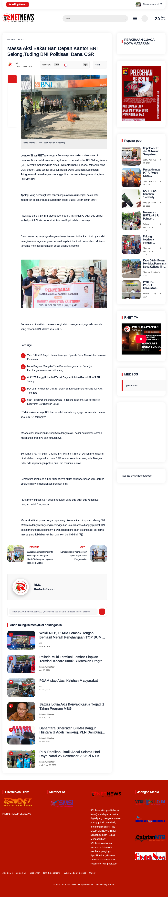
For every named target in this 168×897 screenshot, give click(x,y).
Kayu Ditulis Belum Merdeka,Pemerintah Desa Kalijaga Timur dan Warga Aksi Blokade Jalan (155, 263)
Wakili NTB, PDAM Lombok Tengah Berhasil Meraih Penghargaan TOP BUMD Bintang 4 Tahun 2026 (71, 635)
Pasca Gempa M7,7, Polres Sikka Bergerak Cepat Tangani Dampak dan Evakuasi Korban (151, 173)
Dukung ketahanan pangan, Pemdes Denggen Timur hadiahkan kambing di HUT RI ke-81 (152, 239)
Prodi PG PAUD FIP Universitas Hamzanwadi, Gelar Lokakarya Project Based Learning (151, 285)
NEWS (21, 39)
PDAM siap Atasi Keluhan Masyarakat (68, 680)
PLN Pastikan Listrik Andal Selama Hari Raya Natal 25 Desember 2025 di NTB (69, 754)
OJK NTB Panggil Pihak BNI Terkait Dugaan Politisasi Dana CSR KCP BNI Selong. (63, 379)
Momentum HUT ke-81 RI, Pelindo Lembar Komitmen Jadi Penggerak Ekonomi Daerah (151, 215)
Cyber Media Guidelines (75, 873)
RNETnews (71, 885)
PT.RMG (111, 885)
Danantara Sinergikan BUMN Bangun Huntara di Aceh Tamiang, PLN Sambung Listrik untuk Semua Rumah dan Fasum (70, 730)
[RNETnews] (18, 21)
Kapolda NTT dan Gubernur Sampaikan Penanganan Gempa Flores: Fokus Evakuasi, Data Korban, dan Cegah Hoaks (151, 151)
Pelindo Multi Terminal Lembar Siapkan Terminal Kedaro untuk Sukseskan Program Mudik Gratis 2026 (72, 659)
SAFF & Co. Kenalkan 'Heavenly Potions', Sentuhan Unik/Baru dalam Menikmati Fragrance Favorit (150, 194)
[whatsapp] (12, 114)
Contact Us (21, 873)
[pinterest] (12, 122)
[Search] (124, 18)
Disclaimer (35, 873)
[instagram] (153, 873)
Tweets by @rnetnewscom (137, 475)
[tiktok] (158, 873)
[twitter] (148, 873)
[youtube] (163, 873)
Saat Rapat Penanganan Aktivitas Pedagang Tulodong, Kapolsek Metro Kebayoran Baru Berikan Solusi (64, 401)
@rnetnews (132, 385)
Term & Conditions (51, 873)
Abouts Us (7, 873)
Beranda (11, 39)
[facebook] (12, 87)
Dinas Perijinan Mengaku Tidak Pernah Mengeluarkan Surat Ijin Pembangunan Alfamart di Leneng (59, 368)
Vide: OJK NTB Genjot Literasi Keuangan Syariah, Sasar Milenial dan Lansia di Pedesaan (66, 357)
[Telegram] (12, 105)
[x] (12, 96)
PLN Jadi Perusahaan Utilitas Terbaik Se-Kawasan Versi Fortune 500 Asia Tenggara (65, 390)
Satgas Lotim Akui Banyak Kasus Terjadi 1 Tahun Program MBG (71, 706)
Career (92, 873)
